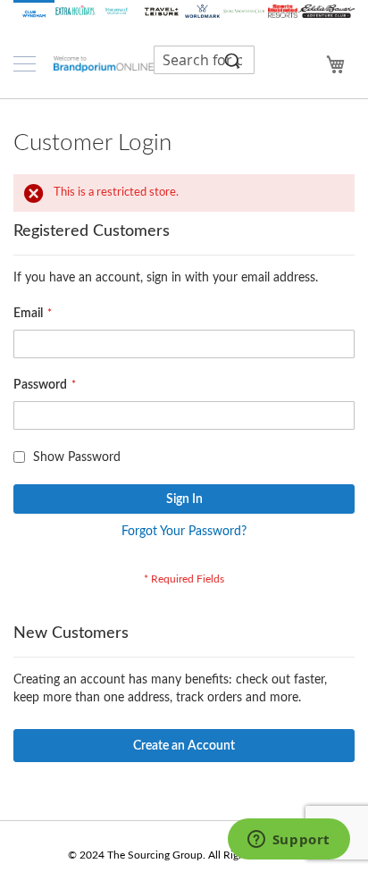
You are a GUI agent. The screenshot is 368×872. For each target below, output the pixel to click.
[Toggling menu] (24, 63)
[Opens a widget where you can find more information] (288, 840)
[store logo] (104, 63)
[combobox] (204, 60)
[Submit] (232, 60)
